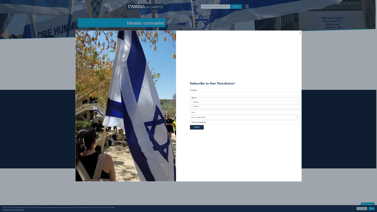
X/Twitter (193, 90)
